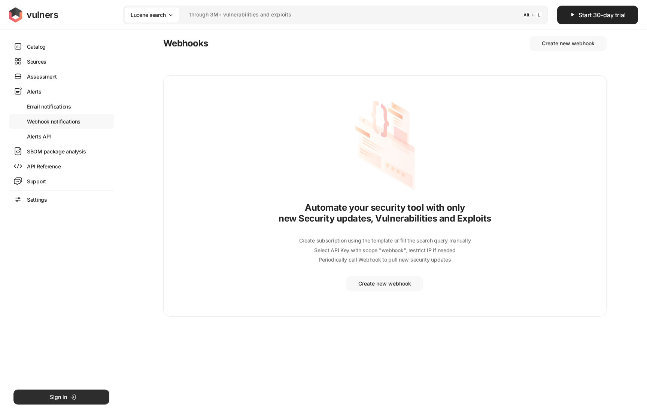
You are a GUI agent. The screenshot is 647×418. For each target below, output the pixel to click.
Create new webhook (568, 43)
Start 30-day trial (602, 15)
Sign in (58, 397)
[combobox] (326, 14)
